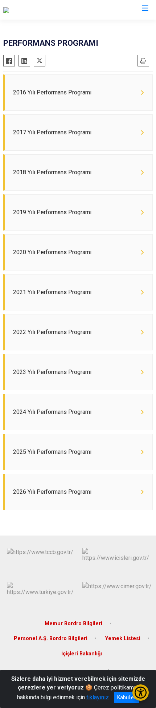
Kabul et (126, 697)
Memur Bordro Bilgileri (73, 623)
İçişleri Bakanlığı (81, 654)
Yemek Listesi (122, 638)
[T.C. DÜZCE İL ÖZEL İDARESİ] (39, 9)
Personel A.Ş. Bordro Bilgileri (50, 638)
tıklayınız (97, 697)
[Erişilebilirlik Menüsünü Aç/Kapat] (140, 692)
